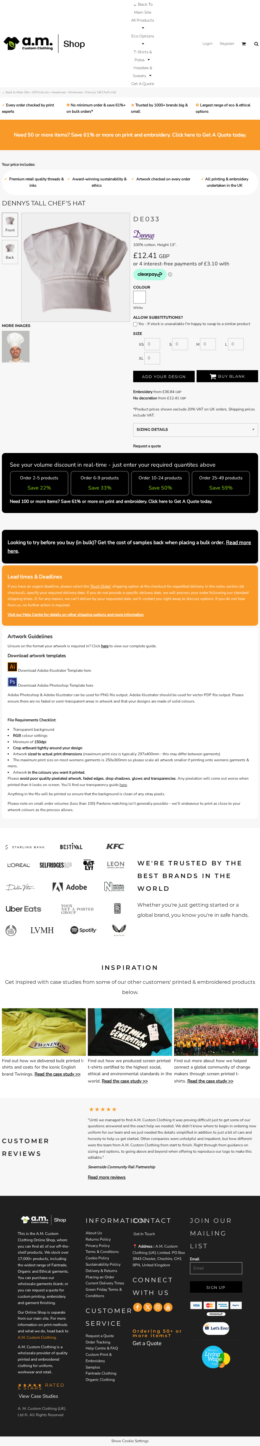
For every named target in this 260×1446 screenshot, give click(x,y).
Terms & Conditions (102, 1251)
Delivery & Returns (101, 1270)
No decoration (145, 398)
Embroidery (143, 391)
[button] (143, 24)
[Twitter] (147, 1307)
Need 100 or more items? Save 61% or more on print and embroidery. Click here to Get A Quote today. (111, 501)
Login (207, 43)
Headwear (59, 92)
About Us (94, 1233)
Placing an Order (100, 1277)
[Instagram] (157, 1307)
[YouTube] (168, 1307)
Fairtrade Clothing (101, 1373)
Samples (93, 1367)
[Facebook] (137, 1307)
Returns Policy (98, 1239)
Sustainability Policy (103, 1264)
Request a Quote (100, 1335)
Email (194, 1259)
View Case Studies (38, 1396)
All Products (40, 92)
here (104, 646)
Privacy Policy (98, 1245)
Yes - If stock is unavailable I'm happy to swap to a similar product (193, 323)
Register (227, 43)
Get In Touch (144, 1233)
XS (141, 344)
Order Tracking (98, 1342)
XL (141, 358)
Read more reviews (107, 1177)
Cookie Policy (97, 1258)
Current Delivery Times (105, 1283)
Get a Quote (147, 1343)
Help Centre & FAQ (102, 1348)
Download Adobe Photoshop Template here (55, 685)
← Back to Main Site (15, 92)
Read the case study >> (58, 1074)
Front (10, 230)
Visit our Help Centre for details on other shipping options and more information (76, 614)
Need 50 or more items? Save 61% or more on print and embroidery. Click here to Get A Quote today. (130, 134)
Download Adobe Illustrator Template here (54, 670)
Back (10, 257)
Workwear (75, 92)
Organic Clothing (100, 1379)
